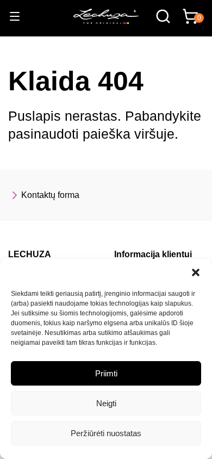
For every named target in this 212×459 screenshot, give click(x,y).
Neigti (106, 403)
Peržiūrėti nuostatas (106, 433)
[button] (195, 272)
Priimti (106, 373)
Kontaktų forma (50, 195)
